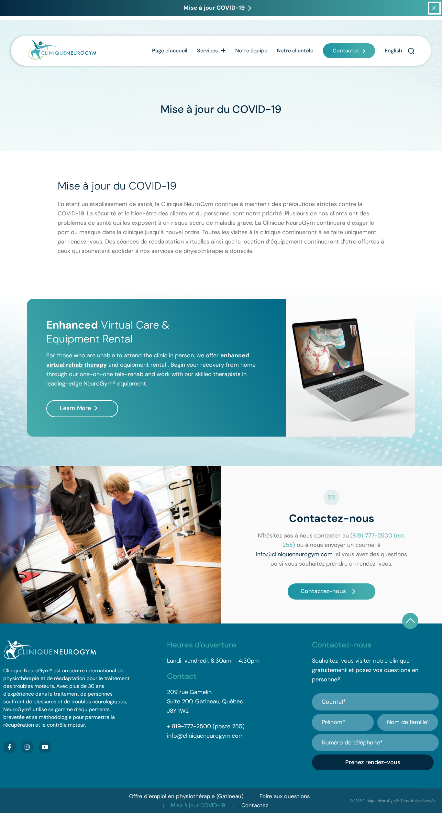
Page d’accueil (169, 50)
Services (207, 50)
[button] (411, 51)
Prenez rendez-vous (372, 762)
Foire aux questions (285, 796)
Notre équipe (251, 50)
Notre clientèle (295, 50)
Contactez (346, 50)
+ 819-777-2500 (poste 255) (206, 726)
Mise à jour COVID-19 (198, 805)
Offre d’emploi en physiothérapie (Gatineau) (186, 796)
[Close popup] (434, 8)
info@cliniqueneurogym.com (294, 554)
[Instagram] (27, 747)
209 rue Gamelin (189, 692)
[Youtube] (45, 747)
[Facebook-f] (9, 747)
